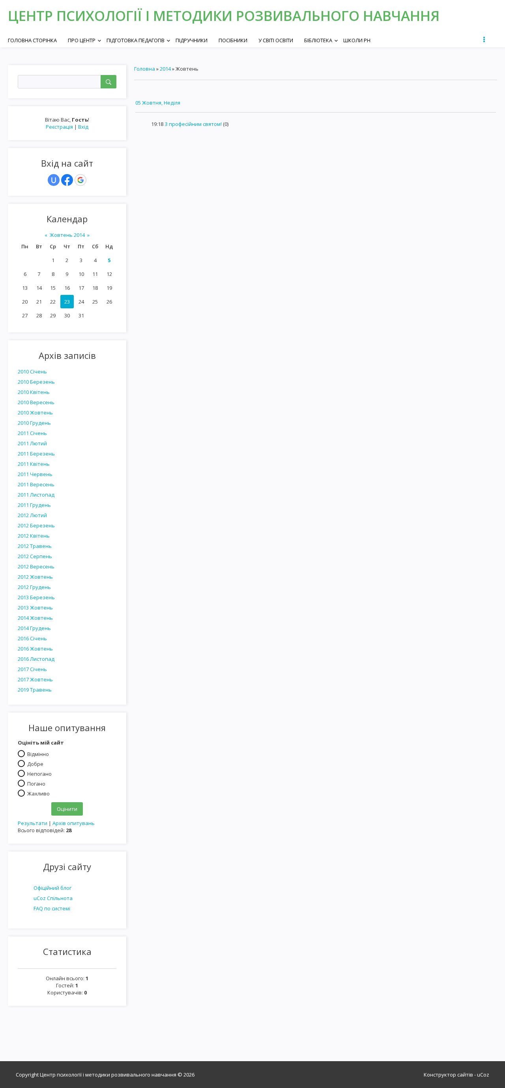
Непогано (39, 773)
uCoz (483, 1074)
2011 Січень (32, 433)
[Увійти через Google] (80, 180)
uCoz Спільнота (53, 898)
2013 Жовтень (35, 607)
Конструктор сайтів (448, 1074)
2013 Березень (36, 597)
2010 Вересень (36, 402)
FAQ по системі (52, 908)
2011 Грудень (34, 504)
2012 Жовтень (35, 576)
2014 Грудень (34, 628)
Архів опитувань (73, 823)
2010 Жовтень (35, 412)
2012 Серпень (35, 556)
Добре (35, 763)
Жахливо (38, 793)
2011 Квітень (34, 463)
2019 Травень (35, 689)
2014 (165, 68)
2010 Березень (36, 381)
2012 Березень (36, 525)
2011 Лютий (32, 443)
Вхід (83, 126)
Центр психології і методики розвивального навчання (224, 15)
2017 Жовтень (35, 679)
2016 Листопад (36, 658)
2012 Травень (35, 546)
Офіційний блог (52, 887)
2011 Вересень (36, 484)
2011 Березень (36, 453)
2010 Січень (32, 371)
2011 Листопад (36, 494)
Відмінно (38, 753)
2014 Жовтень (35, 617)
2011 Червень (35, 474)
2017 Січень (32, 669)
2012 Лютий (32, 515)
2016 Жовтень (35, 648)
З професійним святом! (193, 124)
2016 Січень (32, 638)
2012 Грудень (34, 587)
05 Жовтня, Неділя (157, 102)
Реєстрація (59, 126)
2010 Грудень (34, 422)
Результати (32, 823)
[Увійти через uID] (54, 180)
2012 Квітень (34, 535)
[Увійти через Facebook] (67, 180)
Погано (36, 783)
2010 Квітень (34, 392)
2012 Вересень (36, 566)
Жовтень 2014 (67, 234)
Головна (144, 68)
